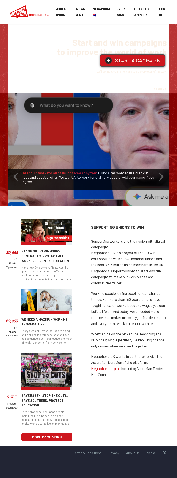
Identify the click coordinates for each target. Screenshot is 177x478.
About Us (160, 89)
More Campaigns (47, 437)
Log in (162, 12)
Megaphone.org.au (105, 368)
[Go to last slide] (16, 177)
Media (151, 453)
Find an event (79, 12)
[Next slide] (160, 177)
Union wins (121, 12)
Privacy (113, 453)
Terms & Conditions (87, 453)
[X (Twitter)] (164, 452)
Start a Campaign (141, 12)
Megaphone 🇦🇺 (102, 12)
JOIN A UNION (61, 12)
